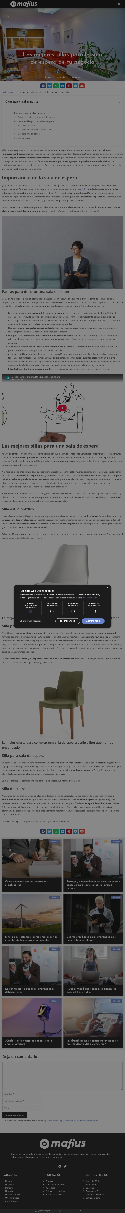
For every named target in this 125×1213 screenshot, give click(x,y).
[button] (30, 621)
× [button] (107, 588)
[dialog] (62, 606)
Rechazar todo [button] (67, 621)
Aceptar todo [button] (93, 621)
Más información (90, 598)
